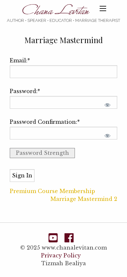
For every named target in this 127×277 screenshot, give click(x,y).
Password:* (25, 91)
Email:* (20, 60)
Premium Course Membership (52, 191)
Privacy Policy (61, 255)
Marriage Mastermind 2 (83, 199)
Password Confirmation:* (45, 122)
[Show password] (107, 105)
